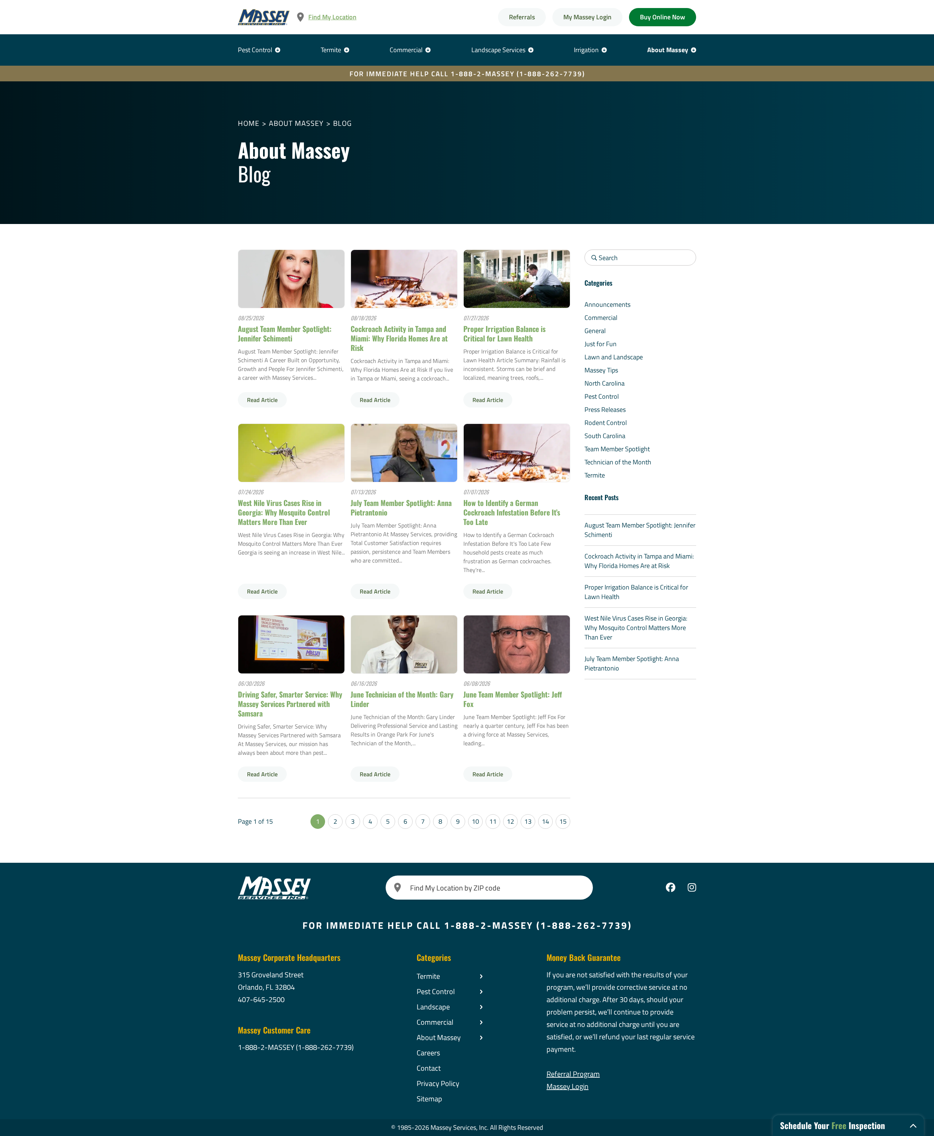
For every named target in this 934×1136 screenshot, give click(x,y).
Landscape (433, 1006)
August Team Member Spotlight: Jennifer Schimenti (285, 333)
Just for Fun (600, 344)
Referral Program (573, 1073)
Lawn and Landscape (613, 357)
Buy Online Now (662, 17)
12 (510, 821)
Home (248, 123)
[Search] (398, 888)
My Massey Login (587, 17)
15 (563, 821)
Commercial (406, 50)
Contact (429, 1068)
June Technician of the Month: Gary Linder (402, 699)
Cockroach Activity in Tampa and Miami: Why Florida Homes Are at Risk (399, 338)
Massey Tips (601, 370)
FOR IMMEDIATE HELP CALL (467, 73)
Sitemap (429, 1098)
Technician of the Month (617, 462)
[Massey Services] (264, 17)
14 (545, 821)
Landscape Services (498, 50)
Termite (331, 50)
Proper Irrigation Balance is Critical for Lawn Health (504, 333)
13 (528, 821)
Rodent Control (605, 423)
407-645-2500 (261, 999)
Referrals (522, 17)
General (595, 331)
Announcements (607, 304)
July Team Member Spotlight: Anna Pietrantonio (401, 507)
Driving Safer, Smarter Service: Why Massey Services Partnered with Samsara (290, 704)
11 (493, 821)
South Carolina (604, 436)
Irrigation (586, 50)
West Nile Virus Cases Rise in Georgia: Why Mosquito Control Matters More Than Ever (284, 512)
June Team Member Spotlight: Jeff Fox (512, 699)
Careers (428, 1052)
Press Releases (605, 409)
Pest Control (255, 50)
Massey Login (567, 1086)
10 (475, 821)
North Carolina (604, 383)
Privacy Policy (438, 1083)
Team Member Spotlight (617, 449)
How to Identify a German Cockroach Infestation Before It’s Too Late (511, 512)
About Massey (667, 50)
